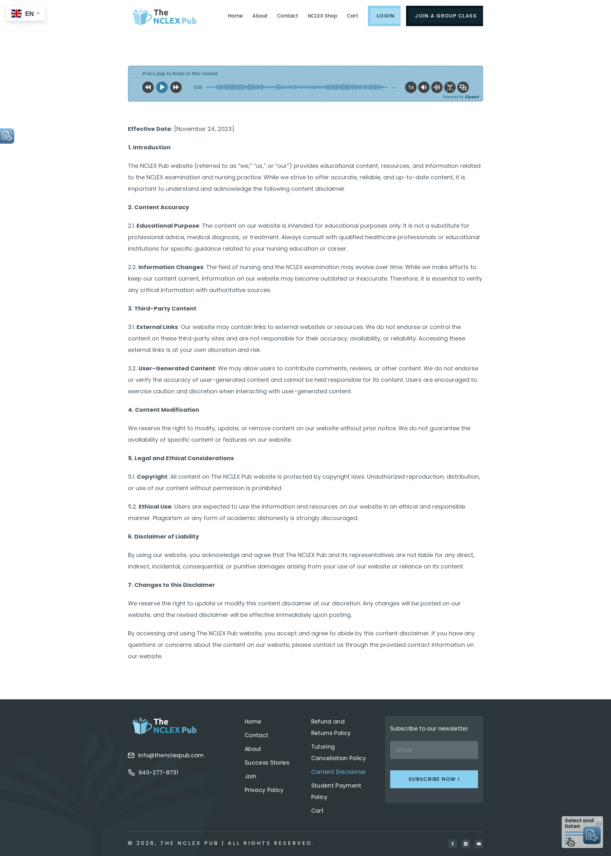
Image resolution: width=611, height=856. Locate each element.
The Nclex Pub (189, 843)
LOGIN (385, 15)
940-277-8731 (158, 772)
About (260, 15)
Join (250, 776)
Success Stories (267, 763)
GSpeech (472, 96)
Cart (352, 15)
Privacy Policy (264, 790)
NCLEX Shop (322, 15)
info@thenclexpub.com (171, 755)
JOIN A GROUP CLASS (446, 15)
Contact (287, 15)
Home (235, 15)
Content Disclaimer (338, 772)
